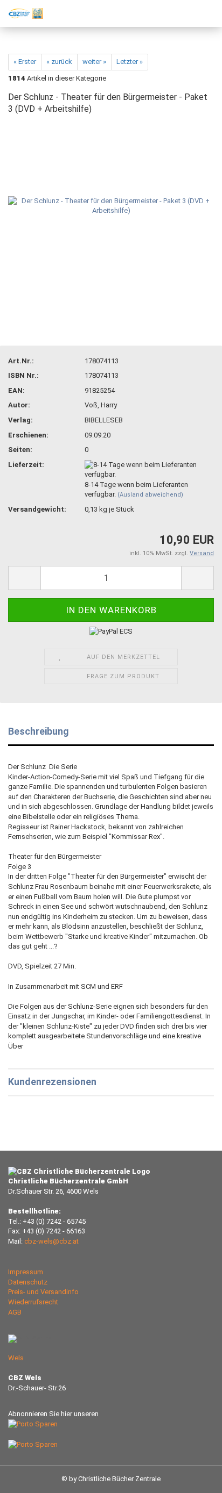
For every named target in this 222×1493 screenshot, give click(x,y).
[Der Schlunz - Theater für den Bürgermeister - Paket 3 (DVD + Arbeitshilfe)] (111, 206)
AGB (15, 1312)
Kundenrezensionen (52, 1081)
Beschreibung (38, 731)
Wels (16, 1358)
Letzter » (129, 62)
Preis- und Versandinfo (43, 1292)
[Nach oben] (192, 1477)
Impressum (25, 1272)
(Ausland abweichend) (150, 494)
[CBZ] (21, 13)
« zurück (59, 62)
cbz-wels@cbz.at (51, 1241)
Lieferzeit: (26, 465)
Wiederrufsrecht (33, 1302)
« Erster (24, 62)
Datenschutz (27, 1282)
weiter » (94, 62)
